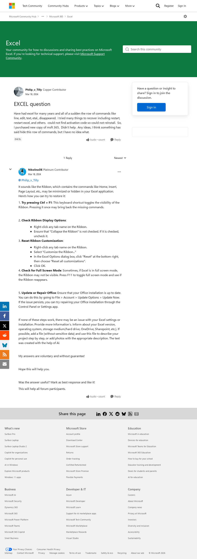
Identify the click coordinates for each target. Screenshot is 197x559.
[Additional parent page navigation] (42, 16)
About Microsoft (135, 501)
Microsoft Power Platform (16, 519)
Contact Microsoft (25, 552)
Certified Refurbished (76, 464)
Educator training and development (144, 464)
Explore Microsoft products (17, 471)
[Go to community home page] (12, 6)
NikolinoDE (35, 169)
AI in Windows (11, 464)
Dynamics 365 (11, 507)
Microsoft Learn (73, 507)
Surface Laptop (11, 440)
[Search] (158, 5)
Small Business (11, 538)
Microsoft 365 (56, 16)
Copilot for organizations (16, 452)
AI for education (135, 477)
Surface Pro (10, 434)
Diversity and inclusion (138, 525)
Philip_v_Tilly (33, 89)
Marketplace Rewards (76, 531)
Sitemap (8, 552)
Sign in (151, 107)
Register (169, 6)
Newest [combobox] (120, 158)
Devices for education (138, 440)
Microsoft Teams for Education (142, 446)
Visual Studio (72, 538)
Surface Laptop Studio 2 (16, 446)
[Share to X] (111, 413)
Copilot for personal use (16, 458)
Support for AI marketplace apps (81, 513)
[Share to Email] (136, 413)
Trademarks (90, 552)
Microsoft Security (13, 501)
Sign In (182, 6)
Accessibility (133, 531)
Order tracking (73, 458)
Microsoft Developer (75, 501)
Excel (70, 16)
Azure (69, 494)
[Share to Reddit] (117, 413)
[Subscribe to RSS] (130, 413)
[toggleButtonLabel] (185, 16)
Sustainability (134, 538)
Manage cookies (57, 552)
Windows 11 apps (13, 477)
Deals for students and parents (142, 471)
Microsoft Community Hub (22, 16)
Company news (135, 507)
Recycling (122, 552)
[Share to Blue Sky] (124, 413)
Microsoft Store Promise (77, 471)
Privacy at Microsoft (137, 513)
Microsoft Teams (12, 525)
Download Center (74, 440)
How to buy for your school (140, 458)
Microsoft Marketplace (76, 525)
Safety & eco (107, 552)
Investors (132, 519)
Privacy (41, 552)
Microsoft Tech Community (78, 519)
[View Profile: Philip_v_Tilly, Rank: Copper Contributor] (18, 91)
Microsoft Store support (77, 446)
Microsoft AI (10, 494)
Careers (131, 494)
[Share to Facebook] (105, 413)
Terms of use (75, 552)
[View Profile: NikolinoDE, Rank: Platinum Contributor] (22, 172)
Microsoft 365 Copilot (15, 531)
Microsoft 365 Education (139, 452)
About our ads (137, 552)
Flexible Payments (74, 477)
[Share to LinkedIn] (98, 413)
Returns (69, 452)
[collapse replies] (10, 169)
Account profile (73, 434)
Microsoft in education (138, 434)
